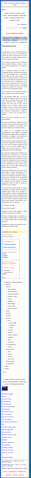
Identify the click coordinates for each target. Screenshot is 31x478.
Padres (11, 327)
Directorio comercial (7, 452)
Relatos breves (14, 42)
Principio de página (7, 394)
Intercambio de (9, 422)
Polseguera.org (13, 471)
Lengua (10, 298)
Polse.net (21, 475)
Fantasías (11, 325)
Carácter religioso (12, 335)
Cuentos (10, 354)
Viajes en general (12, 308)
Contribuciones (6, 409)
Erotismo (8, 315)
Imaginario (10, 337)
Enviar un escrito (15, 13)
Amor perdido (12, 323)
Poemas (8, 318)
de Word (5, 257)
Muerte (9, 339)
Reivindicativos (12, 344)
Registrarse (24, 24)
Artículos (8, 286)
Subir (4, 277)
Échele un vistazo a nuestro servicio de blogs (15, 4)
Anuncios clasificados (8, 442)
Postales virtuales (7, 437)
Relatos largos (10, 361)
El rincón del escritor (7, 411)
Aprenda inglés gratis (8, 429)
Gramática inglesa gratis (8, 427)
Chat (3, 424)
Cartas (8, 311)
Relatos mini (23, 42)
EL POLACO (9, 37)
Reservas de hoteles (7, 450)
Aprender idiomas (12, 291)
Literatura (10, 301)
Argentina (10, 332)
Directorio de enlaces (8, 417)
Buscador (4, 440)
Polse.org (15, 475)
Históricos (10, 356)
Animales (10, 330)
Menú (4, 10)
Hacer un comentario (7, 236)
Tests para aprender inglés (9, 434)
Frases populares (7, 404)
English (7, 368)
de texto (5, 255)
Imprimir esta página (10, 244)
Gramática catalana (7, 447)
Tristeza (10, 347)
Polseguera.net (22, 471)
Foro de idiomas (6, 432)
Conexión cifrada (6, 399)
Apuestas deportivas (13, 294)
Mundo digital (11, 303)
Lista (6, 419)
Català (6, 366)
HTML (4, 253)
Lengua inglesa (6, 445)
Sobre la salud (11, 306)
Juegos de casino (12, 296)
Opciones (15, 40)
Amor (9, 320)
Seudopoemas (10, 363)
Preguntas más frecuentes (17, 17)
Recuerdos (11, 342)
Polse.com (8, 475)
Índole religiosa (12, 289)
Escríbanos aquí (6, 401)
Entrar (18, 24)
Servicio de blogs (6, 414)
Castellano (6, 42)
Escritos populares (13, 15)
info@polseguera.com (8, 464)
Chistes (8, 313)
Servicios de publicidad (8, 406)
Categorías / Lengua (14, 20)
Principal (7, 13)
